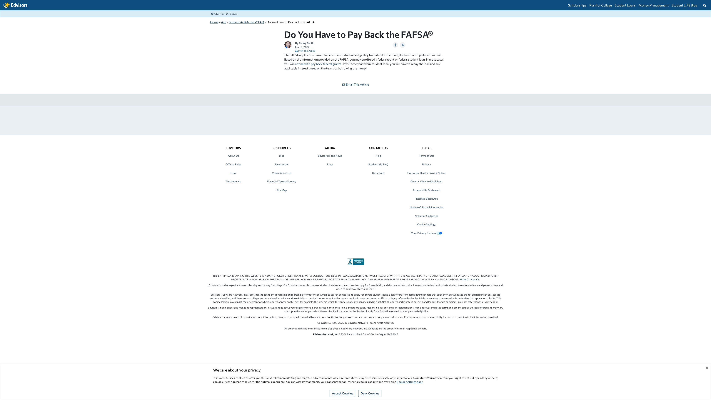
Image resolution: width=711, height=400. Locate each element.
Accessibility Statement (426, 190)
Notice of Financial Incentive (426, 207)
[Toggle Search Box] (705, 5)
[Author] (288, 44)
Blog (281, 155)
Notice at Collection (426, 215)
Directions (378, 172)
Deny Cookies (370, 393)
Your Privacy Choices (423, 233)
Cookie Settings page (410, 381)
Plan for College (600, 5)
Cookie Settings (426, 224)
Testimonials (233, 181)
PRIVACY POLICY (469, 279)
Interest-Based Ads (426, 198)
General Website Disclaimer (426, 181)
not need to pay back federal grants (318, 64)
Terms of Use (426, 155)
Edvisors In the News (330, 155)
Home (214, 22)
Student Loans (625, 5)
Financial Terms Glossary (281, 181)
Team (233, 172)
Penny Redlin (306, 43)
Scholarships (577, 5)
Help (378, 155)
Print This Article (307, 50)
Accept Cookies (342, 393)
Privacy (426, 164)
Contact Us (378, 148)
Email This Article (357, 84)
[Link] (355, 261)
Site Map (281, 190)
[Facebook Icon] (395, 45)
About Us (233, 155)
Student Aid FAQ (378, 164)
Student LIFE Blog (684, 5)
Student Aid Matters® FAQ (246, 22)
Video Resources (281, 172)
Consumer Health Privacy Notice (426, 172)
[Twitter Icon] (402, 45)
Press (330, 164)
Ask (223, 22)
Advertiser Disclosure (225, 13)
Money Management (654, 5)
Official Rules (233, 164)
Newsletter (281, 164)
